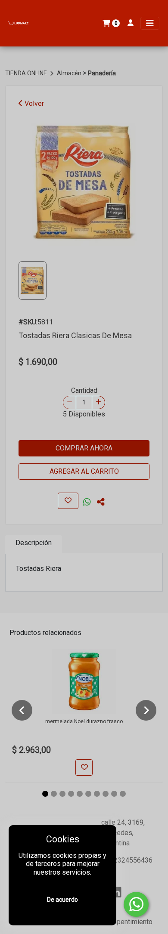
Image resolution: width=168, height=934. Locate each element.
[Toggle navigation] (149, 23)
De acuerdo (62, 899)
